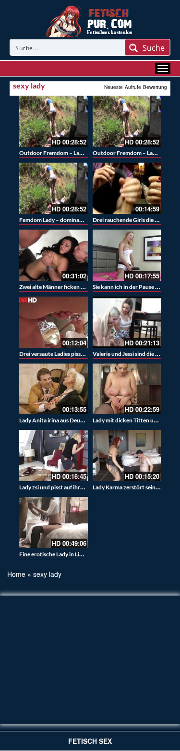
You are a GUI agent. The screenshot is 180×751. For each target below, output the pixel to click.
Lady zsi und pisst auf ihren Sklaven (63, 487)
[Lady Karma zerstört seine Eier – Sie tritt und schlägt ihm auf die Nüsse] (127, 455)
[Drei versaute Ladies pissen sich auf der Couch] (53, 322)
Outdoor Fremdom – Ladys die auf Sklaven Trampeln (85, 152)
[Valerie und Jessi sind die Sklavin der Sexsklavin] (127, 322)
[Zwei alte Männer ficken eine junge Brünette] (53, 255)
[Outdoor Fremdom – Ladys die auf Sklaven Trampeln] (53, 121)
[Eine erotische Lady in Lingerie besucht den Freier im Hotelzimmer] (53, 522)
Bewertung (155, 87)
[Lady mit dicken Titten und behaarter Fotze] (127, 389)
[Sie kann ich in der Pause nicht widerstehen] (127, 255)
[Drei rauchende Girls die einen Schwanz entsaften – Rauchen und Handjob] (127, 188)
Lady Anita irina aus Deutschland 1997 (68, 420)
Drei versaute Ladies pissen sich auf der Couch (76, 353)
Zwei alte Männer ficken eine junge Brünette (75, 286)
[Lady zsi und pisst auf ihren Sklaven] (53, 455)
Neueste (113, 87)
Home (16, 574)
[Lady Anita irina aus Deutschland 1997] (53, 389)
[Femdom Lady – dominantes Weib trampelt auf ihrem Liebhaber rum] (53, 188)
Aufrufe (133, 87)
